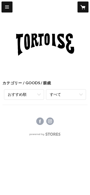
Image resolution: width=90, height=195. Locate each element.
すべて (55, 94)
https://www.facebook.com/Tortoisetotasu (40, 121)
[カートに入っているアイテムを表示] (83, 7)
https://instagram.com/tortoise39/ (50, 121)
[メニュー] (7, 7)
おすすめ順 (17, 94)
